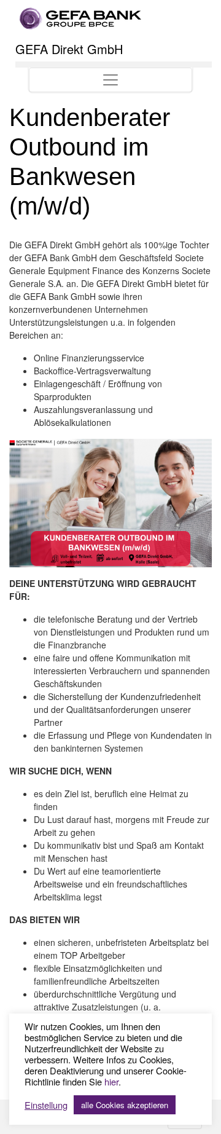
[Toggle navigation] (110, 80)
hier (111, 1081)
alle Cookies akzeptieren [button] (124, 1105)
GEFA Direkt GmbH (69, 49)
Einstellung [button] (46, 1105)
